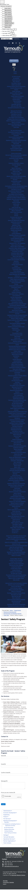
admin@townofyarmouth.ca (11, 866)
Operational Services (8, 839)
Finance (5, 816)
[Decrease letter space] (13, 35)
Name (3, 755)
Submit (3, 804)
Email (3, 764)
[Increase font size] (13, 31)
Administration (7, 810)
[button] (23, 893)
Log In (4, 884)
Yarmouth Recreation (8, 837)
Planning (6, 822)
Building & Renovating (9, 829)
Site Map (5, 880)
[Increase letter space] (15, 35)
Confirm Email (5, 772)
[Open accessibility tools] (2, 2)
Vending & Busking (8, 831)
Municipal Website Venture (18, 875)
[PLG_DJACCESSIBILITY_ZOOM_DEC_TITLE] (13, 29)
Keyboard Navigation (6, 6)
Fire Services (6, 818)
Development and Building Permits (12, 824)
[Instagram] (17, 43)
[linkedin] (20, 43)
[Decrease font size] (11, 31)
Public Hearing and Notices (10, 832)
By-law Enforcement (8, 827)
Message (4, 781)
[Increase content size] (16, 29)
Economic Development (9, 812)
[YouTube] (13, 43)
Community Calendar (8, 882)
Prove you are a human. (8, 792)
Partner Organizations (9, 841)
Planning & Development (9, 820)
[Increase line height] (13, 33)
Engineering (6, 814)
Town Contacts (14, 60)
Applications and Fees (10, 825)
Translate (24, 38)
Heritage (5, 835)
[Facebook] (10, 43)
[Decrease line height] (11, 33)
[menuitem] (15, 71)
